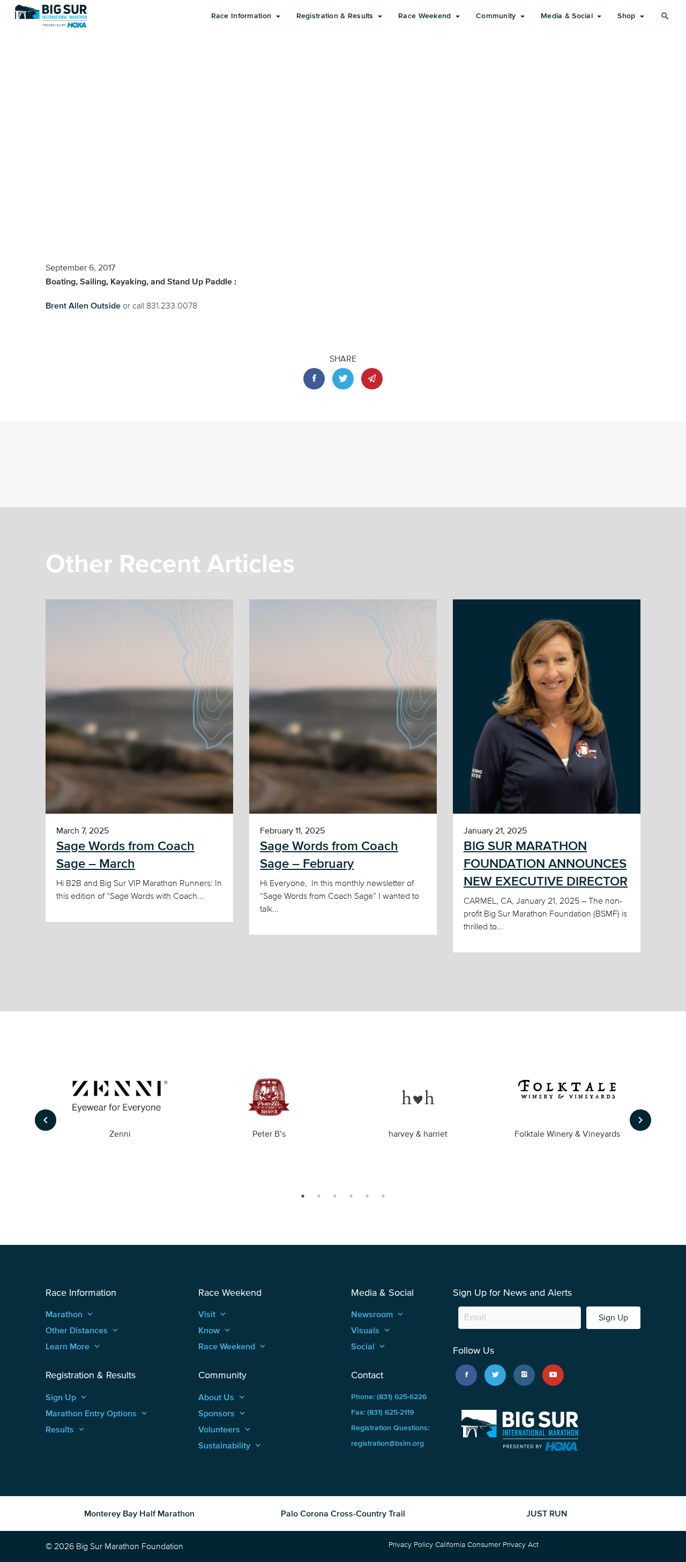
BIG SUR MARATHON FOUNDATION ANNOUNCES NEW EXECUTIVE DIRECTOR (546, 863)
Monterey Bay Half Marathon (139, 1513)
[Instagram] (524, 1375)
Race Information (242, 16)
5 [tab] (367, 1196)
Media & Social (568, 16)
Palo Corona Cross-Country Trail (343, 1513)
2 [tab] (319, 1196)
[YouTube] (553, 1375)
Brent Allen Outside (84, 305)
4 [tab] (351, 1196)
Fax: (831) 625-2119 (382, 1412)
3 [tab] (335, 1196)
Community (497, 16)
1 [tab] (302, 1196)
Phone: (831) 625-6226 (389, 1397)
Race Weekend (425, 16)
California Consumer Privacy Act (487, 1545)
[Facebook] (466, 1375)
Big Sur (51, 16)
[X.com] (495, 1375)
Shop (627, 16)
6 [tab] (383, 1196)
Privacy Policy (411, 1545)
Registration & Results (336, 16)
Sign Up (613, 1317)
